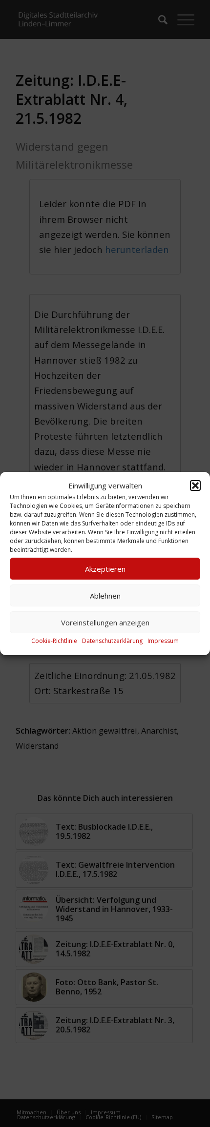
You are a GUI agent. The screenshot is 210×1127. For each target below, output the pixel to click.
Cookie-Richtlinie (54, 641)
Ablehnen (105, 596)
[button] (195, 485)
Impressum (163, 641)
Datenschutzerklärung (112, 641)
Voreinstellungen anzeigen (105, 622)
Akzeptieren (105, 569)
